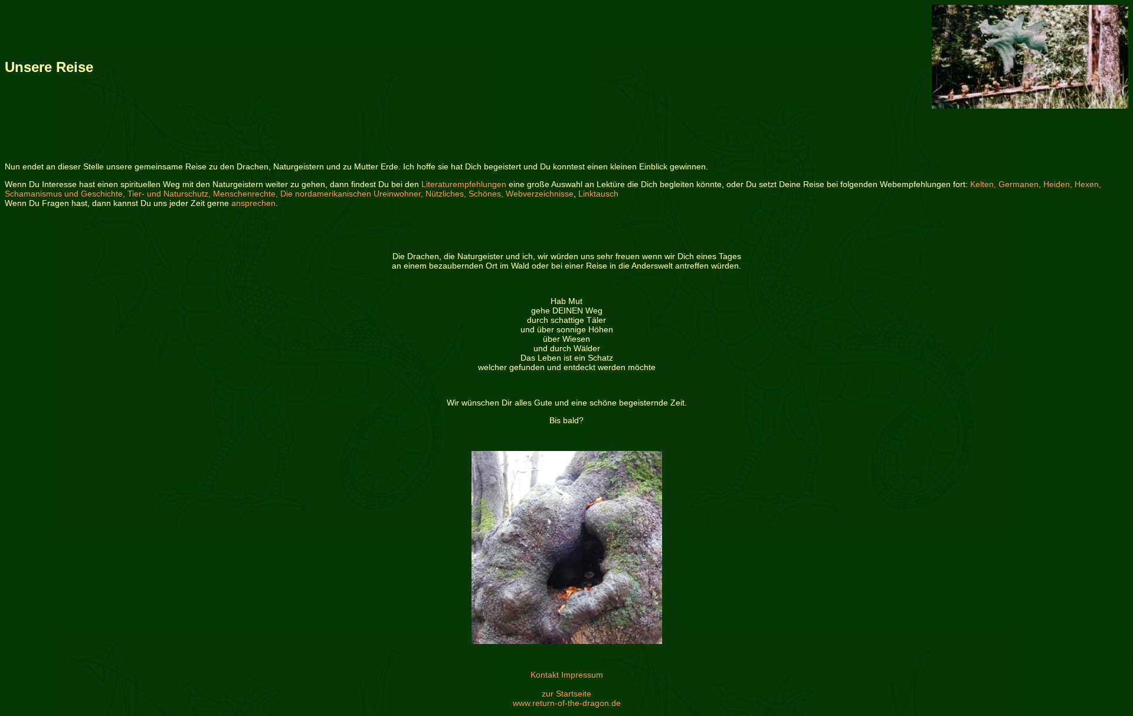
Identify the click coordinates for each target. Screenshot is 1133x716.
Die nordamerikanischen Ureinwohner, (352, 193)
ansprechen (253, 203)
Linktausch (598, 193)
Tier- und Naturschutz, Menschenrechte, (203, 193)
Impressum (582, 674)
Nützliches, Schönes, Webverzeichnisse (499, 193)
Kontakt (545, 674)
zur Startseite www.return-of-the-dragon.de (567, 698)
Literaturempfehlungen (463, 184)
